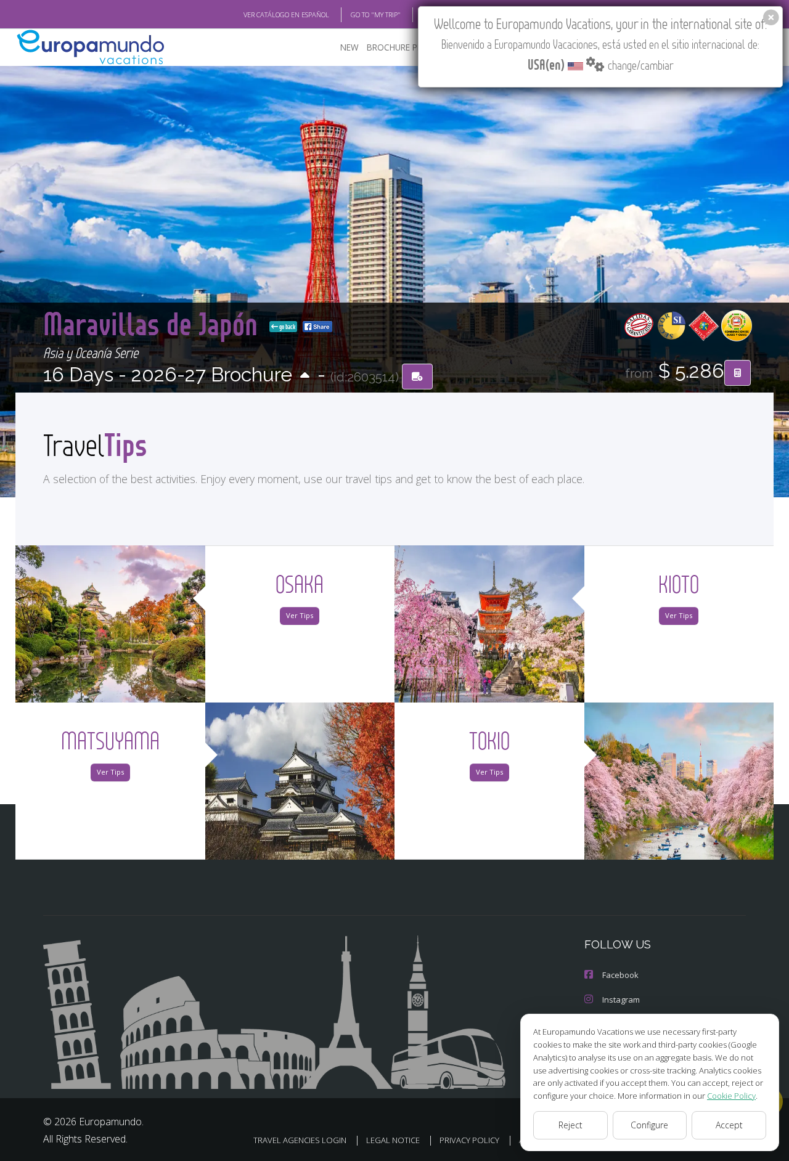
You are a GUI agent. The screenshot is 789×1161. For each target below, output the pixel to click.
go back (286, 326)
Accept (729, 1125)
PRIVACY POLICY (469, 1140)
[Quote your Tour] (737, 373)
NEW (349, 47)
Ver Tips (299, 615)
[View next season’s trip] (304, 376)
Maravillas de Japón (153, 323)
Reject (570, 1125)
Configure (649, 1125)
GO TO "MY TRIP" (376, 14)
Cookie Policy (731, 1095)
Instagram (621, 999)
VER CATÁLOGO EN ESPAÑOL (286, 14)
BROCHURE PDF (397, 47)
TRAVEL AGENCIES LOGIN (299, 1140)
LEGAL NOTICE (393, 1140)
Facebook (620, 974)
